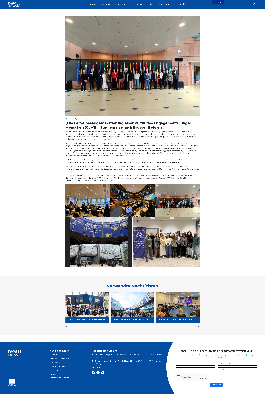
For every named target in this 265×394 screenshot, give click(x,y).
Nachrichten (165, 4)
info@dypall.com (101, 367)
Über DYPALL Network (59, 359)
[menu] (218, 2)
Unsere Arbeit (123, 4)
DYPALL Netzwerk (89, 119)
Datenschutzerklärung (59, 378)
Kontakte (182, 4)
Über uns (105, 4)
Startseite (91, 4)
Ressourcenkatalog (145, 4)
